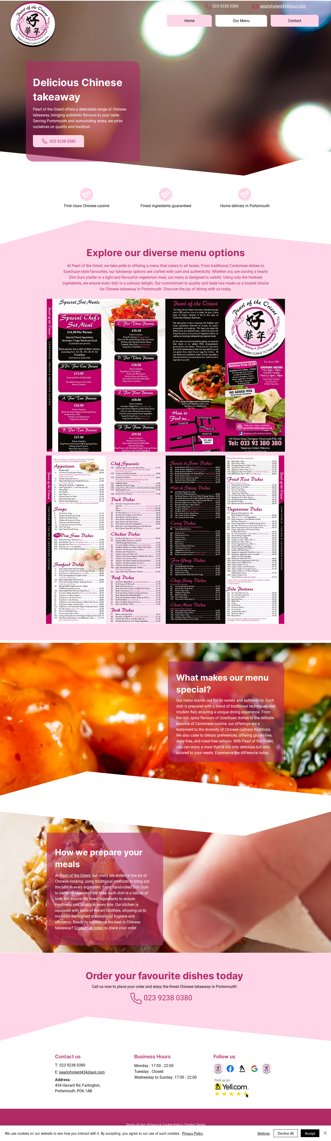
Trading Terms (194, 1125)
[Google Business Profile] (254, 1069)
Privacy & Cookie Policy (164, 1125)
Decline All (286, 1133)
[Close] (325, 1133)
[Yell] (242, 1069)
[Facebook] (230, 1069)
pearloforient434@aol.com (283, 6)
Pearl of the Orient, (75, 875)
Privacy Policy (192, 1133)
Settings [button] (263, 1133)
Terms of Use (135, 1125)
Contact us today (88, 928)
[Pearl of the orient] (218, 1069)
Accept (310, 1133)
